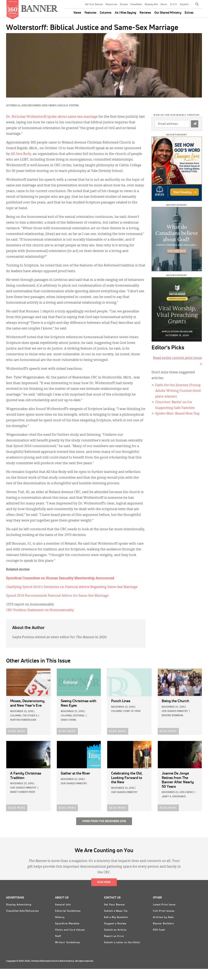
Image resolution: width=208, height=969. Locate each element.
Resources (111, 4)
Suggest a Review (115, 923)
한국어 (173, 4)
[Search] (197, 4)
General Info (63, 905)
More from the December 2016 (104, 821)
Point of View (132, 711)
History (60, 917)
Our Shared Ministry (167, 12)
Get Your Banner (94, 4)
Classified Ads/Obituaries (22, 911)
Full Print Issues (163, 911)
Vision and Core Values (70, 930)
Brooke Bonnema (172, 715)
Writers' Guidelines (67, 942)
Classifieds (136, 4)
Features (90, 12)
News (77, 12)
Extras (189, 12)
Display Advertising (18, 905)
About (163, 4)
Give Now (104, 882)
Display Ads (151, 4)
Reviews (145, 12)
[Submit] (194, 123)
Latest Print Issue (164, 905)
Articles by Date (163, 917)
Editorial (79, 716)
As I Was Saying (125, 12)
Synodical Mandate (67, 923)
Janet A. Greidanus (174, 796)
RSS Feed (159, 930)
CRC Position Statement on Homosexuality (40, 610)
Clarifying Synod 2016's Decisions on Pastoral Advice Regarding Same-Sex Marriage (72, 587)
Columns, (16, 716)
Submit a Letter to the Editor (122, 942)
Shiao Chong (68, 720)
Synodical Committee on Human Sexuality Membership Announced (60, 578)
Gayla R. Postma (68, 105)
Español (184, 4)
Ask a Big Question (116, 917)
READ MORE (16, 731)
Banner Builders (163, 923)
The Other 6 (29, 716)
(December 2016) (37, 105)
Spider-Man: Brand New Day (177, 413)
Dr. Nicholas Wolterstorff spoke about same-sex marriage (52, 116)
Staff (58, 936)
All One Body (21, 154)
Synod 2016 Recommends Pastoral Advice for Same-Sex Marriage (57, 595)
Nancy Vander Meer (22, 792)
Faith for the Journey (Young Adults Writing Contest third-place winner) (178, 391)
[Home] (39, 7)
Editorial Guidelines (68, 911)
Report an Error (114, 936)
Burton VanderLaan (23, 720)
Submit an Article (115, 930)
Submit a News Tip (116, 911)
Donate (124, 4)
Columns (105, 12)
